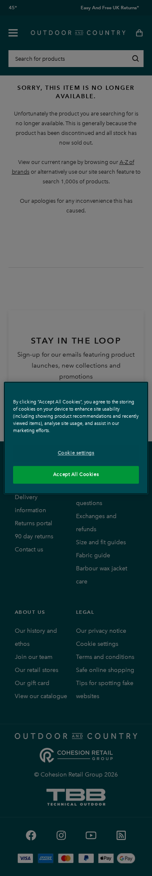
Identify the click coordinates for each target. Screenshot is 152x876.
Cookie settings (76, 453)
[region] (76, 438)
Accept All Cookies (76, 475)
